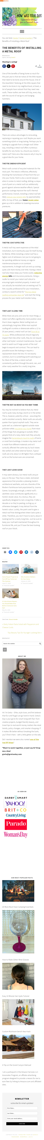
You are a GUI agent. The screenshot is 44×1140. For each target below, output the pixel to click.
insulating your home (23, 428)
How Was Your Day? (22, 16)
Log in (30, 1137)
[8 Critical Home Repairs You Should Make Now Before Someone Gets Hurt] (10, 593)
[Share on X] (9, 66)
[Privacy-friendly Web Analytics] (4, 3)
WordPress (23, 1137)
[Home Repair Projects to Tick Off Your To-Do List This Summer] (10, 569)
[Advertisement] (22, 773)
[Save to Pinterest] (13, 66)
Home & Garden (13, 619)
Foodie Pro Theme (24, 1134)
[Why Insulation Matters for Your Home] (29, 569)
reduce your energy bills (16, 197)
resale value (33, 200)
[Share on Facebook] (4, 66)
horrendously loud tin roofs (23, 438)
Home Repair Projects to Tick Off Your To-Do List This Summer (10, 579)
